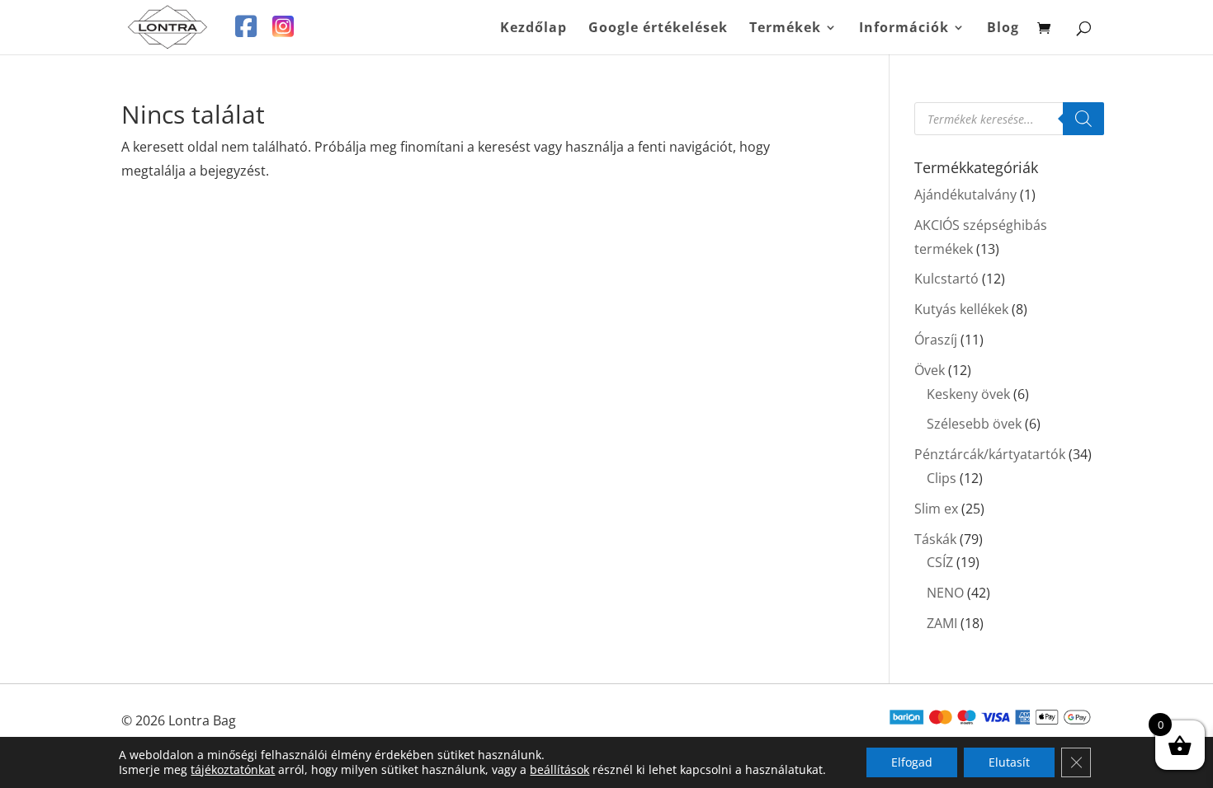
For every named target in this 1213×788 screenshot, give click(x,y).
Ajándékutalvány (965, 194)
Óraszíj (935, 340)
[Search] (1083, 118)
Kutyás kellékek (961, 309)
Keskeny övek (968, 394)
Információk (904, 28)
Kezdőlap (533, 28)
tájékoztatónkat (233, 769)
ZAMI (942, 623)
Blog (1003, 28)
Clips (941, 478)
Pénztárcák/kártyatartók (989, 454)
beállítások (559, 769)
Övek (929, 370)
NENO (945, 593)
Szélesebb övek (974, 424)
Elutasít (1009, 762)
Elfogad (911, 762)
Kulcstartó (946, 279)
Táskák (935, 539)
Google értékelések (658, 28)
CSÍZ (940, 562)
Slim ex (936, 509)
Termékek (785, 28)
